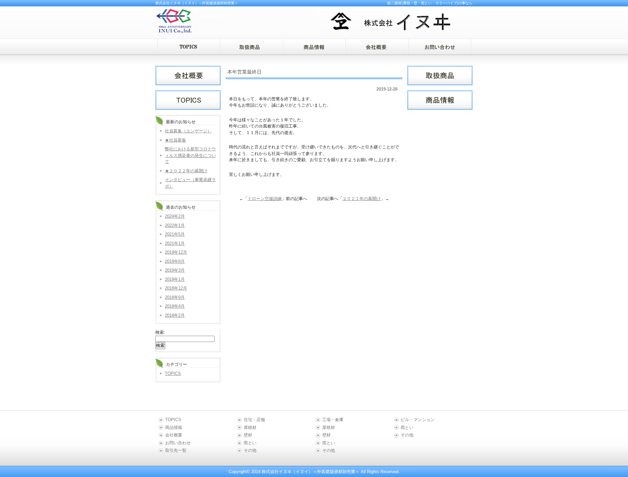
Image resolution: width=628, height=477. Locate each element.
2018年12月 (176, 288)
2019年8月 (175, 261)
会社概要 (173, 435)
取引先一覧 (175, 450)
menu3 (376, 47)
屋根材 (250, 427)
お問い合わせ (178, 442)
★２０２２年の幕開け (186, 170)
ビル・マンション (418, 419)
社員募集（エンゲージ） (188, 130)
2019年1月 (175, 279)
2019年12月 (176, 252)
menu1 (251, 47)
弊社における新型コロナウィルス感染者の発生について (190, 155)
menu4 (439, 47)
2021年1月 (175, 243)
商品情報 (173, 427)
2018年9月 (175, 297)
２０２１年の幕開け (361, 198)
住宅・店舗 (254, 419)
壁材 (248, 435)
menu (188, 47)
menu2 (314, 47)
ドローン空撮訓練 (265, 198)
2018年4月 (175, 306)
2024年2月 (175, 216)
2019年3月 (175, 270)
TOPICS (173, 373)
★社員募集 (175, 140)
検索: (160, 332)
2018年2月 (175, 315)
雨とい (250, 442)
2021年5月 (175, 234)
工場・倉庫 (332, 419)
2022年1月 (175, 225)
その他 (250, 450)
